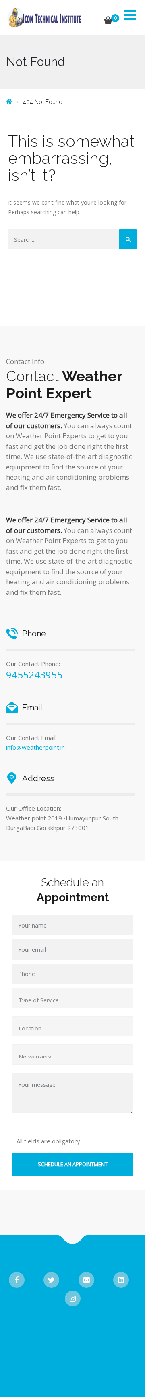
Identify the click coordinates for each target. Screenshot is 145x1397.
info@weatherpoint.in (35, 747)
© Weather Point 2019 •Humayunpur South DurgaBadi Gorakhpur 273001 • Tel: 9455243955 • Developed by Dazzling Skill (72, 1358)
